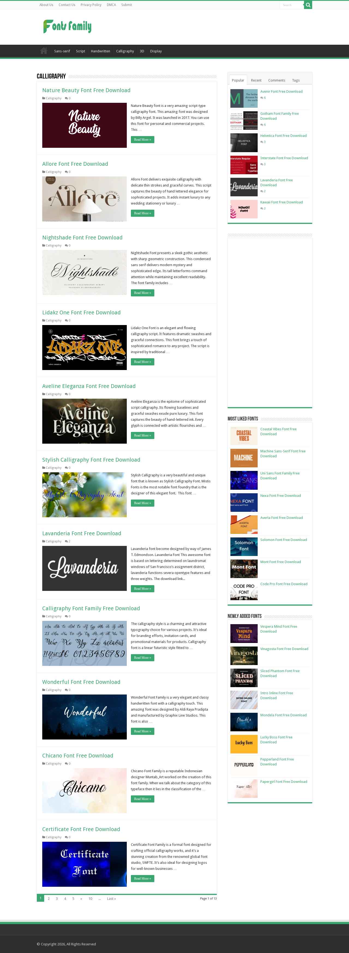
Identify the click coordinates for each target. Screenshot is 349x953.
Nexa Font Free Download (280, 496)
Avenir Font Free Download (281, 91)
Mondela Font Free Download (283, 715)
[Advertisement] (209, 27)
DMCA (111, 5)
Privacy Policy (91, 5)
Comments (276, 80)
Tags (296, 80)
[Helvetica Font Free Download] (244, 142)
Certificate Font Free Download (81, 829)
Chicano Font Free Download (77, 755)
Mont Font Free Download (280, 562)
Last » (111, 899)
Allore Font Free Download (75, 164)
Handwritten (100, 51)
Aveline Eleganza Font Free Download (89, 386)
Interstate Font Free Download (284, 158)
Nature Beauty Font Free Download (86, 90)
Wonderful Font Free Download (81, 682)
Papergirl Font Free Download (283, 782)
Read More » (142, 140)
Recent (256, 80)
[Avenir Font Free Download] (244, 98)
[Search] (308, 5)
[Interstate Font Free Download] (244, 165)
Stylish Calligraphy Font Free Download (91, 459)
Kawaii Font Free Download (281, 202)
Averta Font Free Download (281, 518)
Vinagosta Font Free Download (284, 649)
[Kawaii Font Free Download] (244, 209)
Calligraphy (125, 51)
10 (90, 899)
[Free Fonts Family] (68, 25)
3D (142, 51)
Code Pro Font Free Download (284, 584)
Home (44, 50)
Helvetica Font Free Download (283, 136)
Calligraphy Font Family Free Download (91, 608)
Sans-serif (62, 51)
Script (80, 51)
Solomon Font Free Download (283, 540)
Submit (126, 5)
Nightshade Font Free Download (82, 237)
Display (156, 51)
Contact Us (67, 5)
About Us (46, 5)
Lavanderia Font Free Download (81, 533)
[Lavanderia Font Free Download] (244, 187)
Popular (238, 80)
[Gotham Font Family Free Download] (244, 120)
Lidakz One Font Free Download (81, 312)
